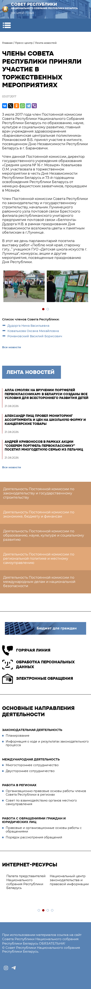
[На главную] (5, 9)
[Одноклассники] (16, 105)
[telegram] (13, 968)
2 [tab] (48, 309)
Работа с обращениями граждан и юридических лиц (34, 820)
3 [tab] (48, 910)
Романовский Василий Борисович (34, 336)
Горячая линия (33, 650)
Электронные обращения (44, 678)
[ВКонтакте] (4, 105)
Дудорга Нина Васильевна (28, 326)
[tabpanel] (24, 286)
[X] (10, 105)
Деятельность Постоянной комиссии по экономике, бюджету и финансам (38, 514)
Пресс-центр (24, 42)
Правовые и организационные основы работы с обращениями (44, 830)
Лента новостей (46, 42)
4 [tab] (52, 910)
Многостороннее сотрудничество (32, 765)
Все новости (11, 347)
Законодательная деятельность (32, 730)
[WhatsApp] (22, 105)
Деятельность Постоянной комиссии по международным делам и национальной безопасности (39, 581)
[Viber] (34, 105)
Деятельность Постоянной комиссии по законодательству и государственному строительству (38, 493)
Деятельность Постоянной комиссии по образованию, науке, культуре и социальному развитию (43, 535)
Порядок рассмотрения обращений (34, 837)
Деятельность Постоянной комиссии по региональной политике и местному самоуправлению (38, 558)
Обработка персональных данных (45, 664)
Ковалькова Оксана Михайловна (33, 331)
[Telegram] (28, 105)
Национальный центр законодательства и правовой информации (67, 880)
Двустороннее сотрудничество (30, 771)
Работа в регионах (19, 785)
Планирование (17, 735)
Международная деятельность (31, 759)
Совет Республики (44, 6)
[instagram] (6, 968)
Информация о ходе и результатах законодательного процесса (47, 743)
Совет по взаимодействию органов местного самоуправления (41, 802)
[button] (6, 25)
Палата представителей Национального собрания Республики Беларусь (23, 882)
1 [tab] (43, 309)
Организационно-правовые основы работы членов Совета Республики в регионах (46, 793)
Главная (7, 42)
